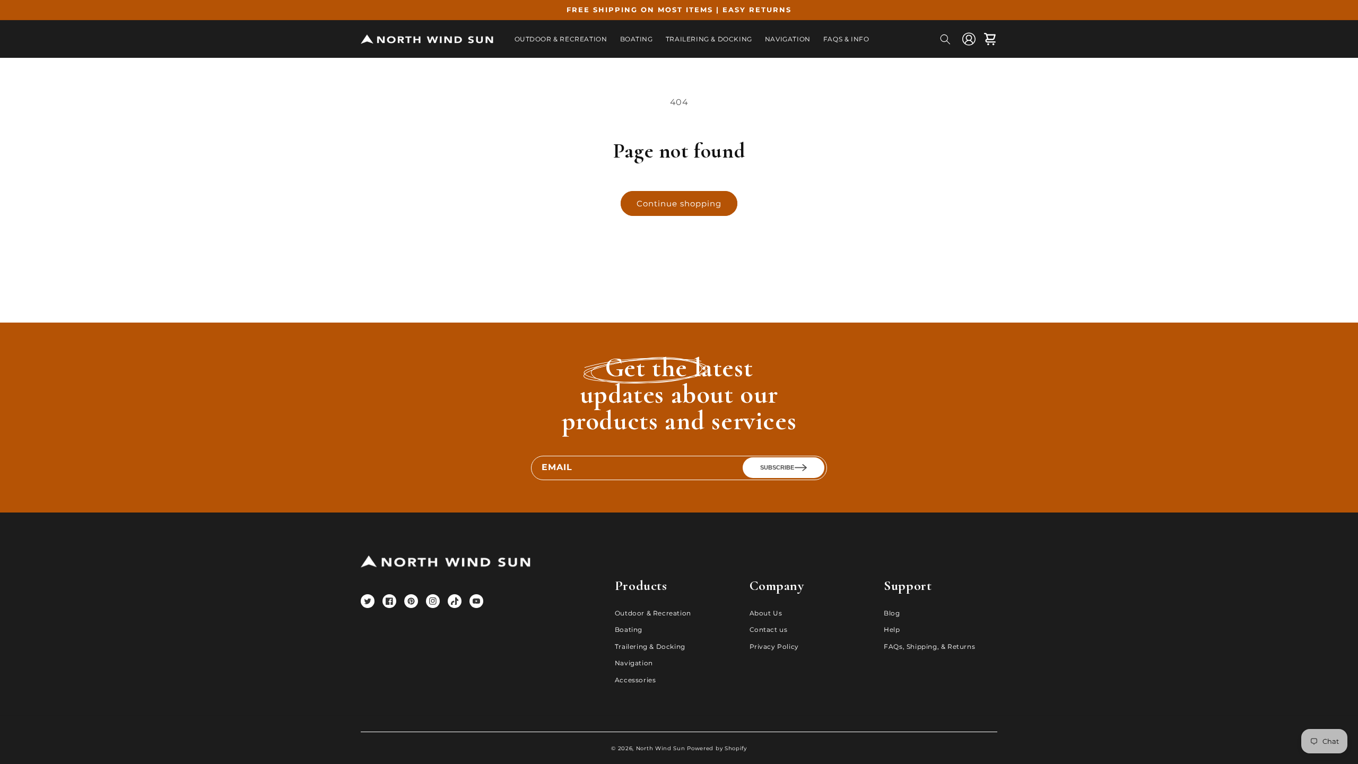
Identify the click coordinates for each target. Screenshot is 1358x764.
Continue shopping (679, 203)
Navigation (634, 663)
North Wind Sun (660, 748)
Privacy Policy (774, 646)
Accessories (635, 680)
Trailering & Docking (650, 646)
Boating (628, 629)
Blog (892, 613)
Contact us (769, 629)
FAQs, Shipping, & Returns (929, 646)
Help (892, 629)
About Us (766, 613)
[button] (945, 39)
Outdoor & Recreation (653, 613)
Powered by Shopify (717, 748)
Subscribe (777, 467)
